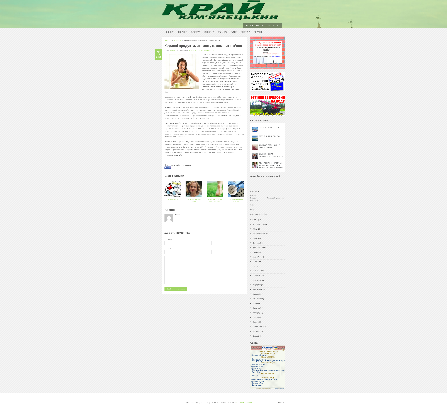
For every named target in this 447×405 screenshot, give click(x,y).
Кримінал (222, 32)
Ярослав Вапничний (244, 402)
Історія (255, 261)
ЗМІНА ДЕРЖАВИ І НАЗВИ (269, 127)
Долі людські (258, 247)
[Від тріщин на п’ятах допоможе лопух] (215, 188)
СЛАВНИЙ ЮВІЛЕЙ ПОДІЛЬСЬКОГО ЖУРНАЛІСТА (271, 155)
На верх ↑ (281, 402)
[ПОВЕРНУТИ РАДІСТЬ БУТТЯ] (194, 188)
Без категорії (258, 224)
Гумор (234, 32)
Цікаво (255, 336)
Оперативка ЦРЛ (172, 199)
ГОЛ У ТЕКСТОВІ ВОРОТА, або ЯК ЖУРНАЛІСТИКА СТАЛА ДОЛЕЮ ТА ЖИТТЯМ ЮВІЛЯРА (271, 165)
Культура (195, 32)
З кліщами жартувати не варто (236, 200)
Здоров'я (177, 40)
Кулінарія (256, 275)
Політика (245, 32)
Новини (169, 32)
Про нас (260, 25)
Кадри (255, 266)
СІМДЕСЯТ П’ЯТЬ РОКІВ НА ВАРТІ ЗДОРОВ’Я (269, 146)
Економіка (208, 32)
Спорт (255, 322)
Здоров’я (182, 32)
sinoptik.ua (263, 214)
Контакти (273, 25)
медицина (257, 285)
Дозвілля (256, 243)
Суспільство (257, 327)
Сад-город (257, 317)
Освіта (255, 303)
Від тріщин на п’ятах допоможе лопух (215, 200)
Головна (248, 25)
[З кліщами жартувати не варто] (236, 188)
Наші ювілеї (257, 289)
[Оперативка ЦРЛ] (172, 188)
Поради (258, 32)
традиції (256, 331)
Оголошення (258, 299)
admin (172, 50)
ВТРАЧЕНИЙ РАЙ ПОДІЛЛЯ (269, 136)
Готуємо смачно (259, 233)
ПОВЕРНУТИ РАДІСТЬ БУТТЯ (193, 200)
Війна (255, 229)
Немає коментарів (205, 50)
